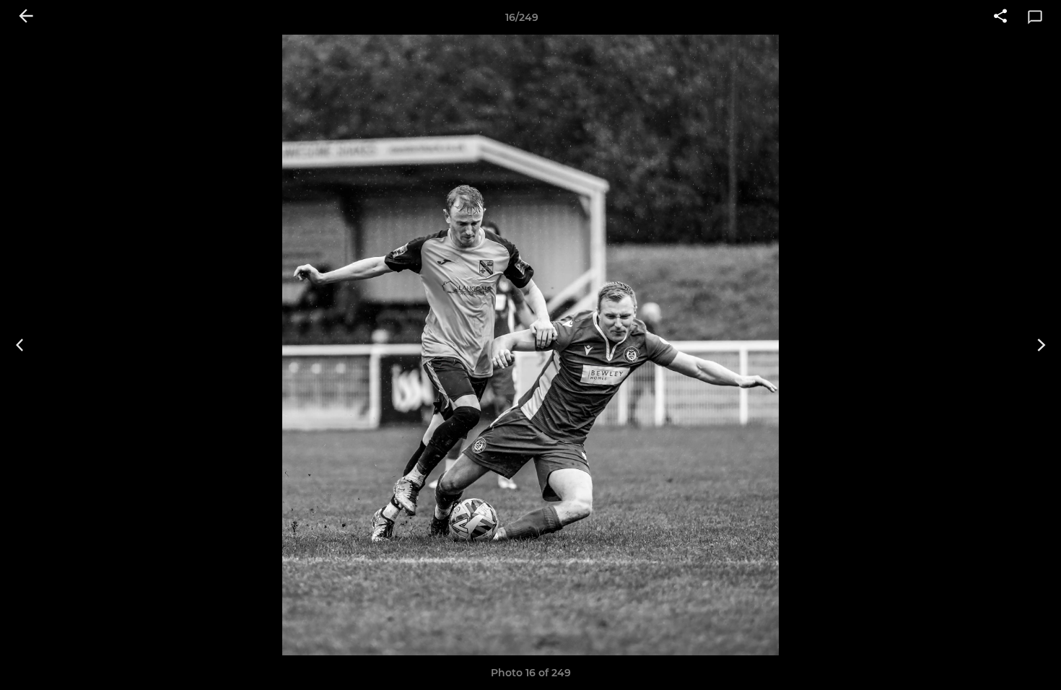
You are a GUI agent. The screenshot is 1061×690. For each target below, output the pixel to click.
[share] (1000, 17)
